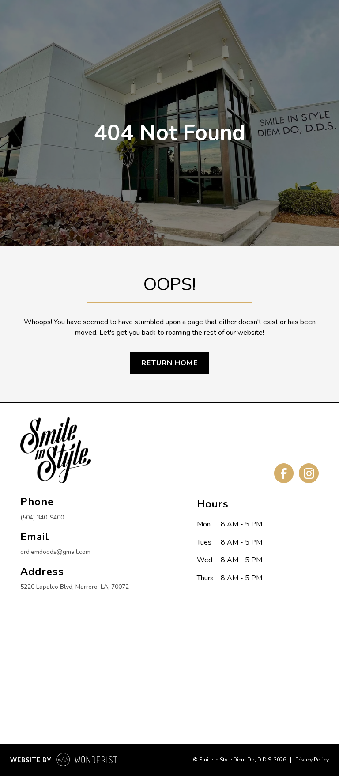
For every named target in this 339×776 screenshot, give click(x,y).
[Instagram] (308, 473)
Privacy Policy (312, 759)
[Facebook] (284, 473)
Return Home (169, 363)
